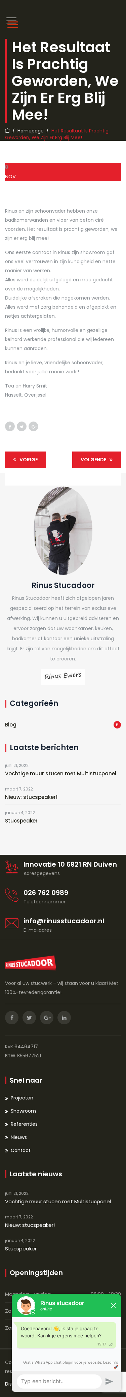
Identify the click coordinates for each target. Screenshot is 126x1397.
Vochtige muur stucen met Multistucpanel (60, 773)
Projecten (22, 1097)
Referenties (24, 1124)
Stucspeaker (21, 820)
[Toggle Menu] (11, 24)
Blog (10, 724)
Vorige (28, 459)
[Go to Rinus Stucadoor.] (7, 130)
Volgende (93, 459)
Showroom (23, 1111)
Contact (21, 1150)
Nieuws (19, 1137)
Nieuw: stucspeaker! (31, 797)
